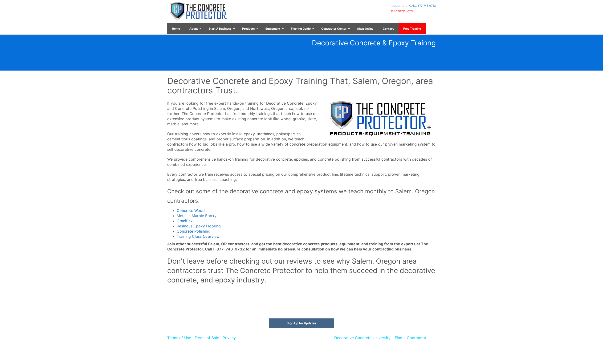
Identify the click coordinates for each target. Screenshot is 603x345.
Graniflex (185, 220)
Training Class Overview (198, 236)
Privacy (229, 337)
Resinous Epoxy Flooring (199, 226)
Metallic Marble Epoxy (196, 215)
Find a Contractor (410, 337)
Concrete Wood (191, 210)
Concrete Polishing (193, 231)
